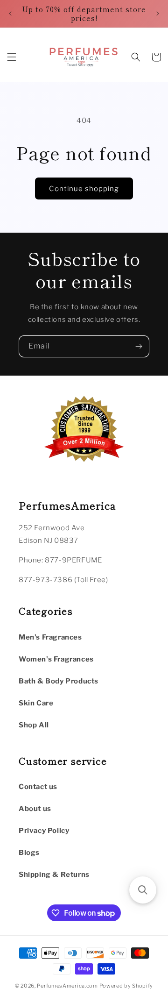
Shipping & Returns (54, 874)
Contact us (38, 787)
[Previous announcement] (10, 13)
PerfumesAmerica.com (67, 985)
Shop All (34, 725)
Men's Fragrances (50, 637)
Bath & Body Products (58, 681)
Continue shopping (84, 189)
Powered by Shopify (126, 985)
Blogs (29, 852)
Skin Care (36, 703)
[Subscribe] (138, 346)
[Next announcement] (157, 13)
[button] (11, 57)
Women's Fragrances (56, 659)
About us (35, 808)
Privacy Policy (44, 830)
